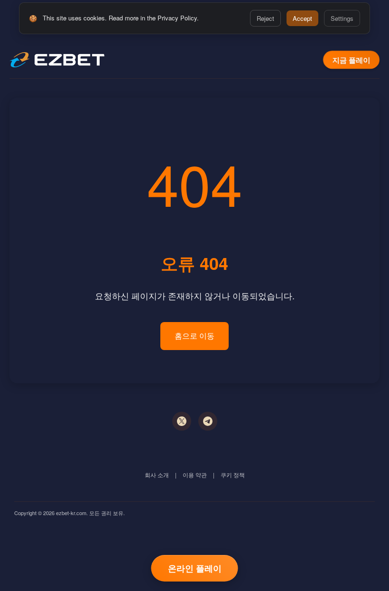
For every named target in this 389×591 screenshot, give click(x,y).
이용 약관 (195, 475)
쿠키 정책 (233, 475)
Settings (342, 18)
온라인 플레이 (195, 568)
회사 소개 (157, 475)
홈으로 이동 (194, 335)
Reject (265, 18)
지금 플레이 (351, 60)
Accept (302, 18)
